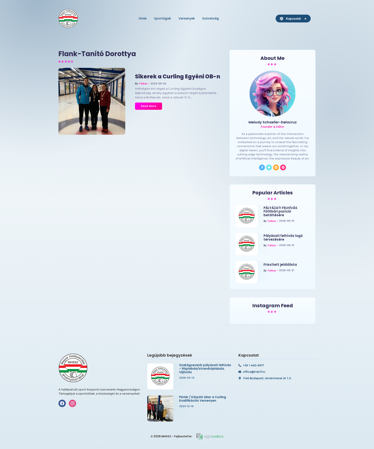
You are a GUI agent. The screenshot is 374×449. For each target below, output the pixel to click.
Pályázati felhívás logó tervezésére (283, 237)
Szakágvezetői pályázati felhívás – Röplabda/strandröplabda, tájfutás (205, 368)
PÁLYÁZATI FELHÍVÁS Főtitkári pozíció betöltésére (280, 211)
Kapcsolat (293, 18)
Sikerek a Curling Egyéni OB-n (177, 77)
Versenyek (186, 18)
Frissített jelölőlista (280, 265)
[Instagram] (72, 403)
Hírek (143, 18)
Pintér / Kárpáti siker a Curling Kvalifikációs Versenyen (202, 398)
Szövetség (210, 18)
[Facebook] (62, 403)
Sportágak (162, 18)
